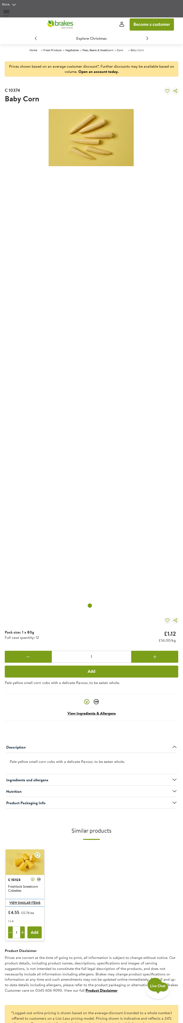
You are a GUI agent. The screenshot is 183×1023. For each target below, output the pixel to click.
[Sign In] (122, 24)
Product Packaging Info (26, 802)
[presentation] (91, 763)
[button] (87, 702)
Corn (120, 50)
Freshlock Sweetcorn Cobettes (23, 889)
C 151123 (14, 879)
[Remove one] (28, 657)
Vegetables (72, 50)
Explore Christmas (91, 38)
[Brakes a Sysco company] (60, 24)
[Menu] (6, 13)
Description (16, 747)
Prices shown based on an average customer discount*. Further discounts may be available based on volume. (91, 69)
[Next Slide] (147, 38)
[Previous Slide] (36, 38)
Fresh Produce (52, 50)
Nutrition (14, 791)
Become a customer (151, 24)
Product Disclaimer (101, 990)
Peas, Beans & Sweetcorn (97, 50)
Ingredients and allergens (27, 779)
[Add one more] (154, 657)
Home (33, 50)
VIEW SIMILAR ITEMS (25, 902)
